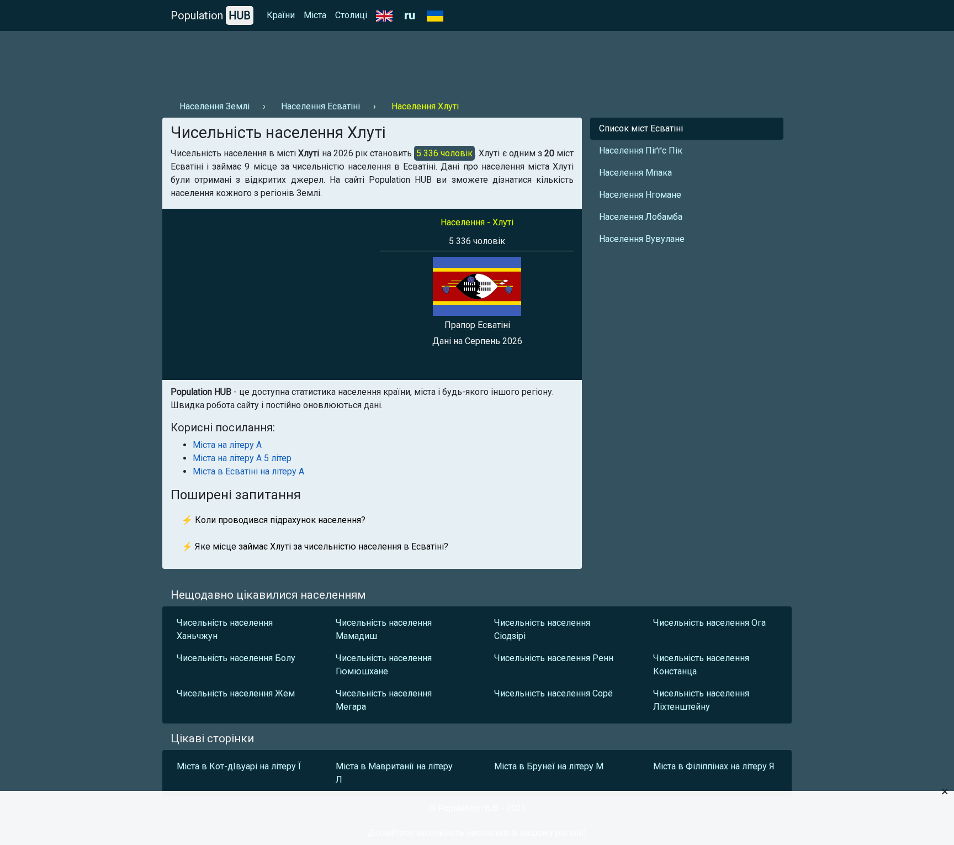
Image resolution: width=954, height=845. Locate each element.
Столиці (351, 15)
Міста (315, 15)
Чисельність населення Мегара (384, 700)
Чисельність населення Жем (236, 693)
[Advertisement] (363, 61)
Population (211, 15)
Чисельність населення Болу (236, 658)
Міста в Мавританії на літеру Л (394, 773)
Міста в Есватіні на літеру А (248, 471)
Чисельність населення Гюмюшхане (384, 665)
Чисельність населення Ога (709, 622)
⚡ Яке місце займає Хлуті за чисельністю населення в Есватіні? (315, 546)
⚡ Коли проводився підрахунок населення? (273, 520)
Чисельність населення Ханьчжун (225, 629)
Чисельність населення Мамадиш (384, 629)
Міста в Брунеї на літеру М (548, 766)
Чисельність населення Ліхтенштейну (701, 700)
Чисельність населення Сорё (553, 693)
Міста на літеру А (227, 445)
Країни (281, 15)
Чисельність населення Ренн (553, 658)
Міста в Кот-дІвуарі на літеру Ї (239, 766)
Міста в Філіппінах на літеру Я (714, 766)
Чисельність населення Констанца (701, 665)
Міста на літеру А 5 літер (242, 458)
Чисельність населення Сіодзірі (542, 629)
